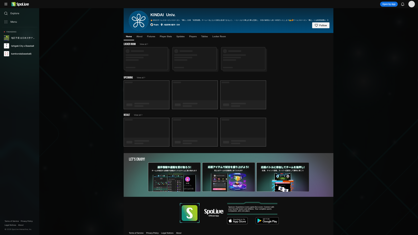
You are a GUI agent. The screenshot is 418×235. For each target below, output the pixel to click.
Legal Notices (167, 233)
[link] (19, 38)
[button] (6, 4)
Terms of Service (136, 233)
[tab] (129, 36)
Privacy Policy (152, 233)
